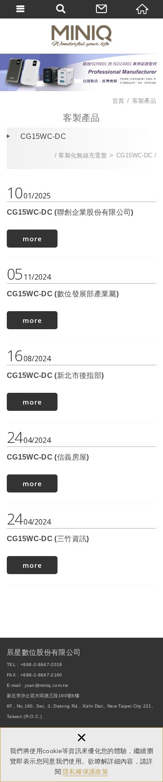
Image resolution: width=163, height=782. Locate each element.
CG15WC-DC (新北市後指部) (81, 380)
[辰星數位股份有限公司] (81, 36)
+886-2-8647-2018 (41, 664)
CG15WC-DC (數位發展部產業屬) (81, 298)
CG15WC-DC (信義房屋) (81, 462)
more (32, 238)
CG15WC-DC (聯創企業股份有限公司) (81, 217)
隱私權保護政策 (85, 771)
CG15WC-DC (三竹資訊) (81, 543)
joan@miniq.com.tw (46, 685)
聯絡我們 (102, 9)
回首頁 (142, 9)
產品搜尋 (61, 9)
